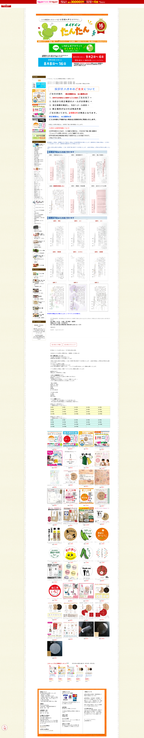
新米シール (36, 188)
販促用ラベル (37, 195)
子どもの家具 (37, 245)
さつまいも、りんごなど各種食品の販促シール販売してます (60, 78)
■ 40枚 (76, 409)
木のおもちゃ (37, 244)
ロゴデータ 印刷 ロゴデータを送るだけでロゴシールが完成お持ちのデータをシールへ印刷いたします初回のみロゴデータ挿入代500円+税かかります (86, 447)
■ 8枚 (64, 407)
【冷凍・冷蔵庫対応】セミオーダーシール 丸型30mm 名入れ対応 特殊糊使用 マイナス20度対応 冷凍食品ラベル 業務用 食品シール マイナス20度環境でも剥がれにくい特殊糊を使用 (70, 447)
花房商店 (40, 296)
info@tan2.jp (43, 727)
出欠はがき (36, 162)
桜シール (36, 182)
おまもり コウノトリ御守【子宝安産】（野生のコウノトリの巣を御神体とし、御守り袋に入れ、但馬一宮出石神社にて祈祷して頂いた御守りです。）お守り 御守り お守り (86, 599)
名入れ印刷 (78, 83)
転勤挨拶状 (36, 149)
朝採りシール (37, 192)
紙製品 (35, 262)
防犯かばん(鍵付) (38, 231)
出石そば (36, 310)
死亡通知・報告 (71, 82)
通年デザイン (37, 174)
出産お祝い (36, 213)
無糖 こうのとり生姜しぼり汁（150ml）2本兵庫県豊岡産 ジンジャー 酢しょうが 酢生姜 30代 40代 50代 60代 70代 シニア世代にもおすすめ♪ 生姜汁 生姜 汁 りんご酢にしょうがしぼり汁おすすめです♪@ (54, 543)
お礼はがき (36, 165)
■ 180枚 (88, 413)
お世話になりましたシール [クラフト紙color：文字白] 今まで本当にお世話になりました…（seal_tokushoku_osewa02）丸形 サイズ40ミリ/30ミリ (102, 485)
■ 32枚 (64, 409)
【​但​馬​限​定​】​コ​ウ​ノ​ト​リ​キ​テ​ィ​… (52, 676)
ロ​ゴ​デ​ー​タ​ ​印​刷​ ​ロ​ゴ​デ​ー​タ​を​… (61, 676)
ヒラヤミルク (37, 304)
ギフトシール (37, 171)
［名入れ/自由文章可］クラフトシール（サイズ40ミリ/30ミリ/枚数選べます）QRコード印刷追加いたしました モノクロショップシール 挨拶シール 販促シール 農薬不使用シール (101, 504)
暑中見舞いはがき (38, 153)
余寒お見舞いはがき (38, 161)
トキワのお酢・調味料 (39, 317)
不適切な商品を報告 (71, 350)
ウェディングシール (38, 179)
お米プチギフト (37, 223)
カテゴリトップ (50, 82)
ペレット (36, 260)
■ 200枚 (100, 413)
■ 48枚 (88, 409)
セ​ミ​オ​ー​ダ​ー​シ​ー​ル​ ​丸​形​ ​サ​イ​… (70, 676)
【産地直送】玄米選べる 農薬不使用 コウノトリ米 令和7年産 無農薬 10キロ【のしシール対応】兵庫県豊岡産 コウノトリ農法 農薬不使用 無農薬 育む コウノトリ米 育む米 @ (86, 523)
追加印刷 (36, 158)
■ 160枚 (76, 413)
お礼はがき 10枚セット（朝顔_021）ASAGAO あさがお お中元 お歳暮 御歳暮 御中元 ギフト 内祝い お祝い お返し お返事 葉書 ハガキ (54, 485)
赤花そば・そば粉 (38, 312)
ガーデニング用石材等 (39, 253)
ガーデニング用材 (42, 250)
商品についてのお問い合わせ (58, 350)
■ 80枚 (76, 411)
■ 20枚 (100, 407)
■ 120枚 (52, 413)
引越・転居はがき (38, 147)
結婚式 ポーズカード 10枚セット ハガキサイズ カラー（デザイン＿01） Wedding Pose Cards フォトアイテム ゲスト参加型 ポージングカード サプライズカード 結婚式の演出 (102, 467)
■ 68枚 (64, 411)
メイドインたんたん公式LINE (46, 730)
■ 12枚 (76, 407)
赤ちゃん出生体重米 (38, 214)
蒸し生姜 (36, 277)
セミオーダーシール (38, 198)
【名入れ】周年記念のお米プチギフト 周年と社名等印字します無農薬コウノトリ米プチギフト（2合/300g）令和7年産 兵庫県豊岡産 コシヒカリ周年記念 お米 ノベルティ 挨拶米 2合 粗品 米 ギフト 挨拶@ (54, 523)
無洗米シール (37, 191)
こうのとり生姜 (41, 273)
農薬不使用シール (38, 189)
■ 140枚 (64, 413)
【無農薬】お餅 (37, 286)
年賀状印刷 (36, 155)
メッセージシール (38, 177)
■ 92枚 (88, 411)
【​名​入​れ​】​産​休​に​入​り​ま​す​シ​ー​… (79, 676)
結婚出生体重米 (37, 216)
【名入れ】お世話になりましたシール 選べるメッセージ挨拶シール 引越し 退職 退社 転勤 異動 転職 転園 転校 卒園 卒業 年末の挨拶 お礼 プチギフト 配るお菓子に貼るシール (102, 599)
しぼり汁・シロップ (38, 276)
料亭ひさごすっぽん (38, 293)
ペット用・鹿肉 (41, 265)
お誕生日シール (37, 176)
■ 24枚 (52, 409)
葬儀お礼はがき (37, 164)
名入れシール (37, 185)
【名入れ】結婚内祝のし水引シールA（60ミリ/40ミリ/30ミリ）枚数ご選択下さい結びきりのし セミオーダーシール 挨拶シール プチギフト (102, 618)
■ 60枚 (52, 411)
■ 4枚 (52, 407)
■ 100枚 (100, 411)
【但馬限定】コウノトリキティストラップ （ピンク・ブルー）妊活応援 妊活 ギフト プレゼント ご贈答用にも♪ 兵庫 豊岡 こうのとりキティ (70, 599)
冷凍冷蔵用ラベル (38, 197)
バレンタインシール (38, 180)
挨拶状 (65, 82)
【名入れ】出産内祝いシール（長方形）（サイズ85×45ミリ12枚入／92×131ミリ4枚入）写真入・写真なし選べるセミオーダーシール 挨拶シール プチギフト (70, 637)
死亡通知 (36, 152)
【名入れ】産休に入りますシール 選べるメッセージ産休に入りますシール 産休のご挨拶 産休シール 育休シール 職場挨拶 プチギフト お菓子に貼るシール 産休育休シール (54, 618)
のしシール (36, 173)
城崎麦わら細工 (37, 247)
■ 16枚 (88, 407)
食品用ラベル (37, 194)
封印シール (36, 186)
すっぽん (40, 290)
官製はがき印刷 (85, 83)
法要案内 (36, 150)
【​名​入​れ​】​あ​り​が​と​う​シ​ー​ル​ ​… (88, 676)
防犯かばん (36, 229)
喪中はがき (36, 156)
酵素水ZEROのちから (39, 259)
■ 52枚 (100, 409)
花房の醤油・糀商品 (38, 299)
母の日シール (37, 183)
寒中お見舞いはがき (38, 159)
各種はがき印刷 (59, 82)
